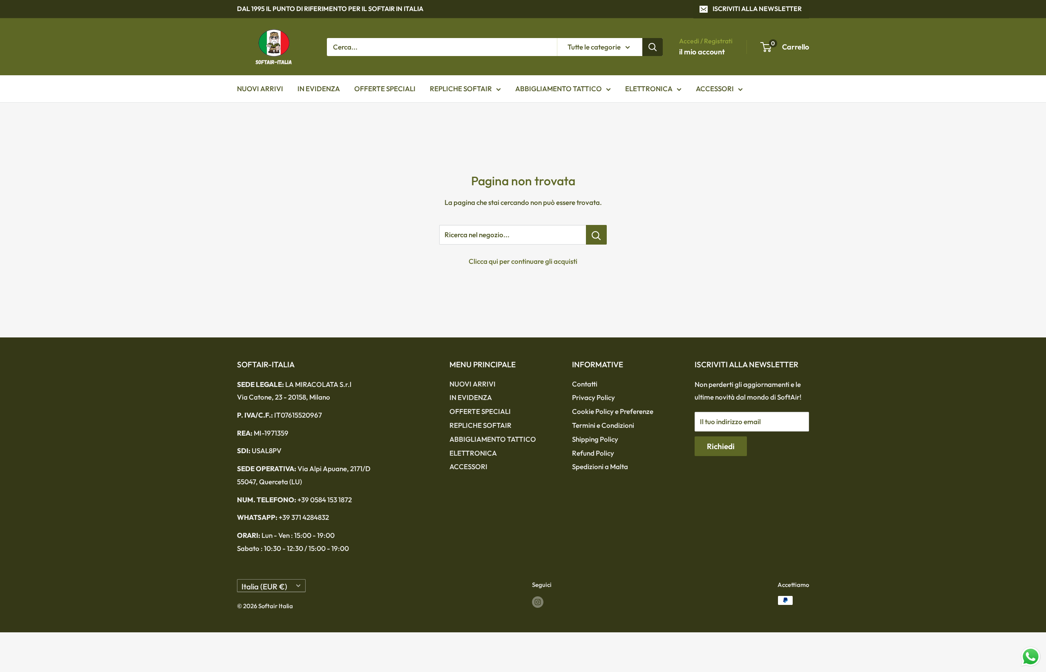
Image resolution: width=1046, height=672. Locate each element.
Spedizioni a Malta (600, 466)
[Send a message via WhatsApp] (1030, 656)
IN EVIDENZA (318, 88)
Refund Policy (593, 453)
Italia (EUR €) (264, 586)
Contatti (584, 384)
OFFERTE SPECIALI (385, 88)
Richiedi (721, 446)
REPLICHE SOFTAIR (461, 88)
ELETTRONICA (649, 88)
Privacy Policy (593, 397)
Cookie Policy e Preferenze (612, 411)
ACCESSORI (715, 88)
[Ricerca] (652, 47)
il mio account (702, 51)
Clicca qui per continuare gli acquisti (523, 261)
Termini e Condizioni (603, 425)
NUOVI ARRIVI (260, 88)
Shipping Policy (595, 439)
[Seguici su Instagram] (537, 601)
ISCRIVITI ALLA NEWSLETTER (757, 8)
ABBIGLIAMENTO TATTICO (558, 88)
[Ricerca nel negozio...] (596, 235)
